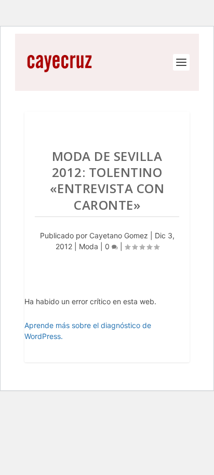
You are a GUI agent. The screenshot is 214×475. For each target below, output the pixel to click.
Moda (88, 246)
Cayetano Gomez (118, 235)
